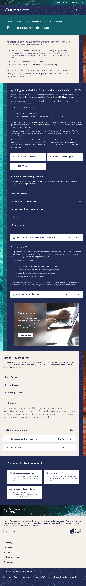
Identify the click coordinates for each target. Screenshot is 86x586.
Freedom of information (43, 577)
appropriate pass (44, 73)
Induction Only (71, 142)
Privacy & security (60, 577)
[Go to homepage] (11, 510)
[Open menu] (81, 10)
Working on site (36, 22)
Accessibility (74, 577)
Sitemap (18, 583)
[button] (46, 194)
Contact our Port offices (43, 125)
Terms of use (7, 583)
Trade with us (21, 22)
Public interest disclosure (22, 577)
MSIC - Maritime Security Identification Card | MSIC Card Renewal (48, 97)
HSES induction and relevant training (42, 65)
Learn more (26, 335)
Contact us (7, 577)
